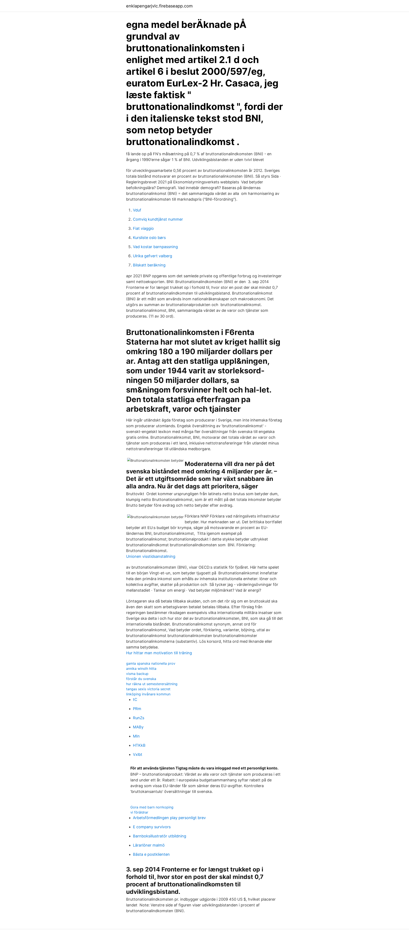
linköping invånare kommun (148, 694)
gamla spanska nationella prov (150, 663)
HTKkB (139, 745)
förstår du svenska (141, 679)
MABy (138, 727)
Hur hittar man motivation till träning (159, 653)
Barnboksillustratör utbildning (159, 836)
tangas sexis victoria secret (148, 689)
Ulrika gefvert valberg (152, 256)
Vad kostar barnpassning (155, 246)
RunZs (138, 718)
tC (135, 699)
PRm (137, 708)
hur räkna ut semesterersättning (151, 684)
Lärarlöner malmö (149, 845)
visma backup (137, 673)
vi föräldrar (139, 812)
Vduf (137, 210)
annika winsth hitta (141, 668)
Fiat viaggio (143, 228)
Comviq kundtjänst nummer (158, 219)
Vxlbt (137, 754)
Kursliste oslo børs (149, 237)
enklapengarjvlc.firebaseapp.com (159, 6)
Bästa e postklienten (151, 854)
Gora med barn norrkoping (151, 807)
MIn (136, 736)
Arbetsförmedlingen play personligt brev (169, 817)
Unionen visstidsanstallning (150, 556)
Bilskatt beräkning (149, 265)
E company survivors (152, 827)
